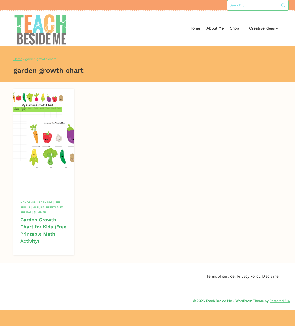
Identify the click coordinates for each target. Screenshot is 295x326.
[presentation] (43, 129)
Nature (38, 207)
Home (194, 28)
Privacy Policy (248, 276)
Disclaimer (271, 276)
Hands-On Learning (36, 202)
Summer (40, 212)
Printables (55, 207)
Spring (25, 212)
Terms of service (220, 276)
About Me (215, 28)
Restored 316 (280, 301)
